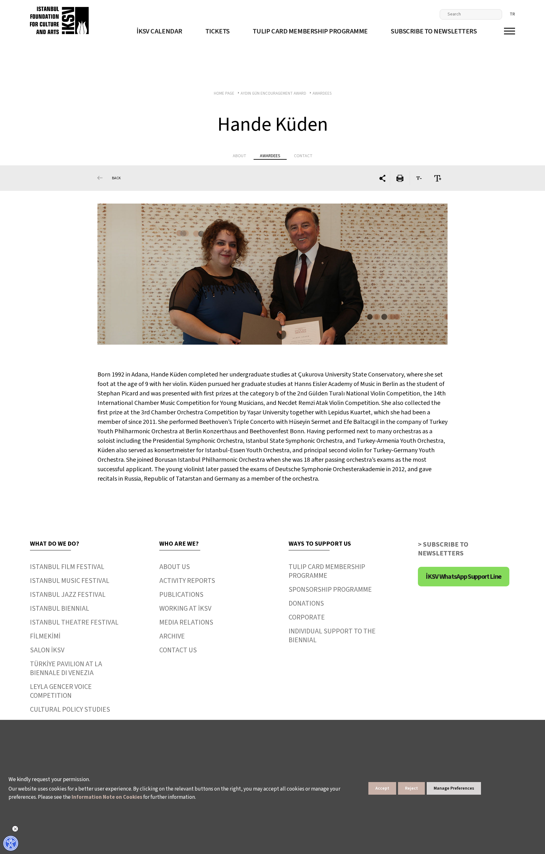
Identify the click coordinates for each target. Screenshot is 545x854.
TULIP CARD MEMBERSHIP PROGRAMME (310, 31)
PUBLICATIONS (181, 595)
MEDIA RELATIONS (186, 622)
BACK (116, 178)
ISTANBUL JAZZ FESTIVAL (68, 595)
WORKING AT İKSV (185, 608)
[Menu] (509, 31)
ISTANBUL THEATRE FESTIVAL (74, 622)
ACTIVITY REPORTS (187, 581)
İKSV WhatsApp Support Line (463, 577)
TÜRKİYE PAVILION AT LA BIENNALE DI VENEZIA (66, 668)
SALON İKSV (47, 650)
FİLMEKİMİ (45, 636)
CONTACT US (178, 650)
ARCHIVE (172, 636)
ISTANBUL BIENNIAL (59, 608)
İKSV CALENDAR (159, 31)
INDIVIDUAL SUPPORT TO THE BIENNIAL (332, 635)
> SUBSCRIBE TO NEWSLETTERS (443, 548)
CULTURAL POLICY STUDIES (70, 709)
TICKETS (217, 31)
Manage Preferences (454, 788)
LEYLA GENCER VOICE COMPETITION (61, 691)
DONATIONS (306, 603)
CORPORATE (307, 617)
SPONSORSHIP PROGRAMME (330, 589)
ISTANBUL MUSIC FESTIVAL (69, 581)
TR (512, 14)
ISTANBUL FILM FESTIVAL (67, 567)
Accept (382, 788)
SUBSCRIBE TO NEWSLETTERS (434, 31)
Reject (411, 788)
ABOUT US (174, 567)
